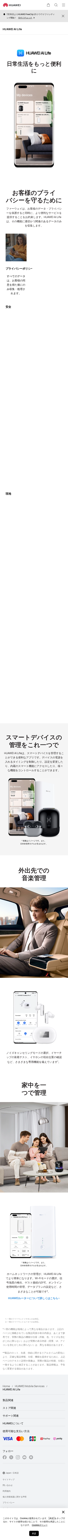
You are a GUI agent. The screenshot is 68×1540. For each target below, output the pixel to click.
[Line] (31, 1457)
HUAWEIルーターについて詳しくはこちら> (34, 1298)
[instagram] (18, 1457)
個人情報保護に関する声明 (14, 1496)
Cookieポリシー (40, 1525)
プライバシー (9, 1502)
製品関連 (8, 1400)
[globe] (4, 1473)
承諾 (34, 1533)
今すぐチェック (25, 17)
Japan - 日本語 (12, 1472)
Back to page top (56, 1501)
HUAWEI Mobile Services (29, 1386)
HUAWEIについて (13, 1423)
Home (6, 1386)
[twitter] (11, 1457)
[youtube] (24, 1457)
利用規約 (7, 1491)
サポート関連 (11, 1415)
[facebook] (5, 1457)
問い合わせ (8, 1485)
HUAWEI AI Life (12, 29)
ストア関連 (9, 1408)
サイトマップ (9, 1479)
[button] (48, 4)
